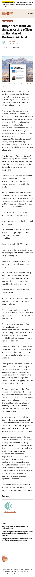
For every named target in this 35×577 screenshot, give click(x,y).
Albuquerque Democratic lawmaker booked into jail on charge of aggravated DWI (17, 539)
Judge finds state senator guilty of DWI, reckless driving (15, 527)
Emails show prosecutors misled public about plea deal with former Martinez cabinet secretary (17, 533)
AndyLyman (11, 42)
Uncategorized (7, 21)
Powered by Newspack (8, 574)
